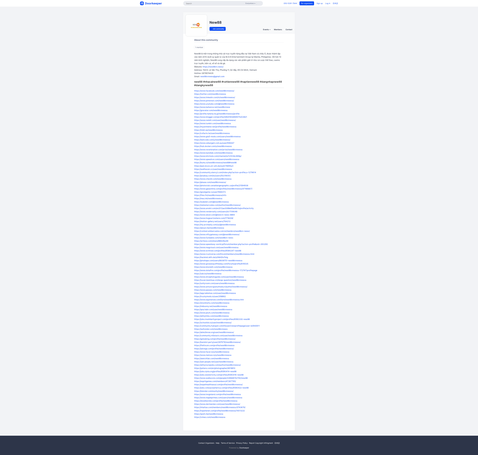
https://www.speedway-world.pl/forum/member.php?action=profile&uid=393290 (231, 244)
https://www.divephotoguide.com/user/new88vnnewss (219, 277)
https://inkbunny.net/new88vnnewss (210, 306)
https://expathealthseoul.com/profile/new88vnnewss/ (218, 384)
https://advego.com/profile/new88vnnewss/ (214, 348)
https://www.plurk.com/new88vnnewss (212, 313)
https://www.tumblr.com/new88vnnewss (212, 123)
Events (266, 29)
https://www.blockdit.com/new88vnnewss (213, 267)
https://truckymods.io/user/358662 (210, 296)
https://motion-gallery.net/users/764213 (212, 221)
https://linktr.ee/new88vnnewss (208, 130)
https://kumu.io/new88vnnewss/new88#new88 (215, 162)
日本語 (335, 3)
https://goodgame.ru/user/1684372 (210, 192)
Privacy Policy (242, 443)
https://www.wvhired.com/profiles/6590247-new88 (217, 250)
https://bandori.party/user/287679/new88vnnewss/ (217, 342)
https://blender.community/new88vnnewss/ (214, 391)
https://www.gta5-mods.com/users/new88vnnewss (217, 136)
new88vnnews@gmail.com (212, 76)
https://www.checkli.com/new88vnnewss (213, 179)
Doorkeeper (244, 448)
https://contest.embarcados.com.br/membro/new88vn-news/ (222, 231)
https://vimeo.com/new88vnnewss (209, 417)
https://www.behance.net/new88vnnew (212, 107)
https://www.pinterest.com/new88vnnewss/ (214, 100)
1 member (199, 47)
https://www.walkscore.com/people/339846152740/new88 (221, 378)
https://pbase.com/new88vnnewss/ (210, 182)
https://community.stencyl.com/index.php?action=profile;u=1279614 (225, 172)
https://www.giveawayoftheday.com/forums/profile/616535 (221, 264)
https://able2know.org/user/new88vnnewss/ (214, 332)
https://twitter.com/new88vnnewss (210, 94)
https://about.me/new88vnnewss (209, 228)
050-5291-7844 (290, 3)
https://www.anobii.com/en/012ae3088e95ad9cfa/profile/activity (224, 208)
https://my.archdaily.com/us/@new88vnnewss (215, 224)
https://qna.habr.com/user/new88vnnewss (213, 309)
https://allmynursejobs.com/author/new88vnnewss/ (217, 365)
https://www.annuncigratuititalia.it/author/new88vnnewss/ (220, 287)
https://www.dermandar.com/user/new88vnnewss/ (217, 404)
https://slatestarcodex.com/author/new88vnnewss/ (217, 205)
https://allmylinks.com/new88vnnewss (211, 316)
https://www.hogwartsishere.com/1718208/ (213, 218)
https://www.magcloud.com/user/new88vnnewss (216, 247)
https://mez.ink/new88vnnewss (208, 198)
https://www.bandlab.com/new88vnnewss (213, 153)
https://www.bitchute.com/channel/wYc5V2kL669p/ (217, 156)
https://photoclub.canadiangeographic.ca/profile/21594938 (221, 185)
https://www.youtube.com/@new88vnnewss (214, 104)
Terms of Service (228, 443)
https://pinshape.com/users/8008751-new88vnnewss (218, 260)
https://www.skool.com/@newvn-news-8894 (214, 215)
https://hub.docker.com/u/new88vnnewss (213, 146)
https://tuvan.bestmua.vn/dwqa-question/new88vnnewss (220, 280)
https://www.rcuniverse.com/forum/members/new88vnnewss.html (224, 254)
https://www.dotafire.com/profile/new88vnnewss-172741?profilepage (225, 270)
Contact (289, 29)
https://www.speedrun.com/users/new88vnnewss (216, 159)
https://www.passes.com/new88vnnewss (212, 290)
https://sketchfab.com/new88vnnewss (211, 358)
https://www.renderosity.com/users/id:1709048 (215, 211)
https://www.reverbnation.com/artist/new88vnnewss (218, 149)
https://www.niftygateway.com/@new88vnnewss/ (216, 234)
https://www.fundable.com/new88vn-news (213, 238)
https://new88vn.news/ (213, 67)
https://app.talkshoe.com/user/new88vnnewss (215, 293)
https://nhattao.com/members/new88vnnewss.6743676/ (219, 407)
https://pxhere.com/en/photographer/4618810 (214, 368)
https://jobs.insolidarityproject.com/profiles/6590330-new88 (222, 319)
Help (217, 443)
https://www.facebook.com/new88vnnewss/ (214, 91)
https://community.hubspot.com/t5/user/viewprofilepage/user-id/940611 (227, 326)
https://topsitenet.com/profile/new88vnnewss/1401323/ (219, 411)
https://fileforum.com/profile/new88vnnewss (214, 345)
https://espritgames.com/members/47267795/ (215, 381)
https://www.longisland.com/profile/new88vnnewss (217, 394)
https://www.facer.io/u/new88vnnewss (211, 352)
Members (278, 29)
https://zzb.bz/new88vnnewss (207, 273)
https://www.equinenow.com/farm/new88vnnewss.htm (219, 299)
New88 (215, 22)
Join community (218, 29)
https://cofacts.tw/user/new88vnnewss (212, 133)
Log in (327, 3)
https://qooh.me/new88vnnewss (208, 414)
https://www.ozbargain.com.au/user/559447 (214, 143)
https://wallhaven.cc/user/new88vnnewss (213, 169)
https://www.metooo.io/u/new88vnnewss (212, 355)
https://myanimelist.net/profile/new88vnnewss (215, 126)
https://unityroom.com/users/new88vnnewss (214, 283)
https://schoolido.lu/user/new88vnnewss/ (213, 322)
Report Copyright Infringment (261, 443)
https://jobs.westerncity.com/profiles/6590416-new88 (218, 375)
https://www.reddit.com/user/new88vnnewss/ (215, 120)
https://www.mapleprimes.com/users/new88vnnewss (218, 397)
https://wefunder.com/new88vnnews (211, 329)
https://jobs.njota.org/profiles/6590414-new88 (215, 371)
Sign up (320, 3)
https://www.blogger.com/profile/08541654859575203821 (220, 117)
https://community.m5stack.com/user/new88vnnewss (218, 335)
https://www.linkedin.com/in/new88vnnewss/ (214, 97)
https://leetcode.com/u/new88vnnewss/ (212, 140)
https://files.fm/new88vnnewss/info (210, 195)
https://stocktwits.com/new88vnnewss (211, 303)
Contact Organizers (206, 443)
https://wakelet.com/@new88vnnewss (211, 202)
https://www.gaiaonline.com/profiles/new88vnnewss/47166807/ (223, 189)
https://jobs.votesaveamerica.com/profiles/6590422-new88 (221, 388)
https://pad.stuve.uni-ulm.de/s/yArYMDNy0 (213, 166)
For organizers (307, 3)
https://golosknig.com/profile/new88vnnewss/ (215, 339)
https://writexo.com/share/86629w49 (211, 241)
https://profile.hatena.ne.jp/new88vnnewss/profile (216, 114)
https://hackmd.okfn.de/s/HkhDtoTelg (211, 257)
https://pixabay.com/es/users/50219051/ (212, 175)
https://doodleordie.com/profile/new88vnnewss (215, 401)
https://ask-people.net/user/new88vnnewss (213, 362)
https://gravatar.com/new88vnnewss (211, 110)
